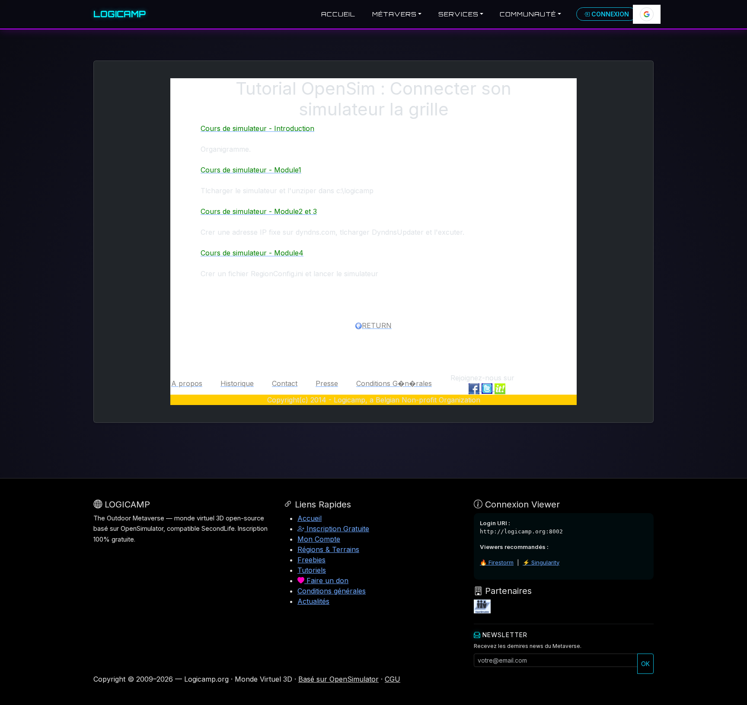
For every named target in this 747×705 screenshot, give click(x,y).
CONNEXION (609, 14)
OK (645, 663)
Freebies (311, 559)
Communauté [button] (528, 14)
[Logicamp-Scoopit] (500, 388)
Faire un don (326, 580)
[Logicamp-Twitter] (488, 388)
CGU (392, 679)
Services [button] (458, 14)
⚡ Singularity (541, 562)
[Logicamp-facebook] (475, 388)
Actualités (313, 601)
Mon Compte (318, 539)
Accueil (338, 14)
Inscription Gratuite (336, 528)
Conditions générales (331, 591)
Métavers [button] (394, 14)
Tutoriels (311, 570)
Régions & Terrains (328, 549)
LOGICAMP (119, 14)
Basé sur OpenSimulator (338, 679)
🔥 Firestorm (497, 562)
